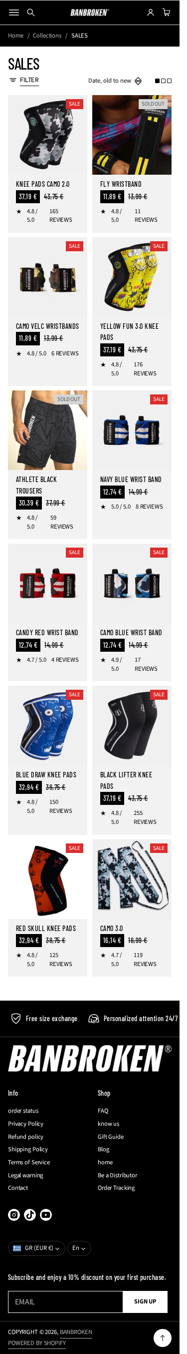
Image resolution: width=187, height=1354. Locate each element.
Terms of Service (29, 1162)
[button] (163, 81)
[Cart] (165, 13)
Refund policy (25, 1137)
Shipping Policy (28, 1149)
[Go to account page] (151, 13)
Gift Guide (111, 1137)
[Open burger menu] (14, 13)
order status (23, 1111)
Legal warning (25, 1175)
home (105, 1162)
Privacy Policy (25, 1124)
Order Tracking (116, 1188)
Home (15, 36)
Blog (103, 1149)
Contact (18, 1188)
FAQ (103, 1111)
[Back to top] (163, 1338)
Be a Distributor (117, 1175)
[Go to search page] (31, 13)
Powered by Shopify (37, 1342)
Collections (47, 36)
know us (108, 1124)
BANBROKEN (76, 1331)
